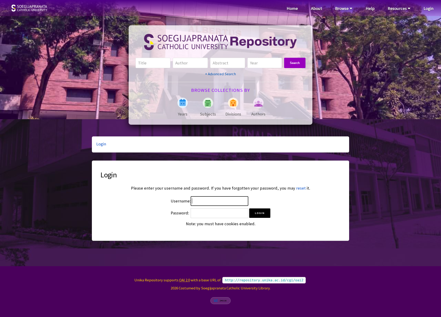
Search (295, 63)
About (316, 8)
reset (301, 188)
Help (370, 8)
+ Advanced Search (220, 73)
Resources (398, 8)
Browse (342, 8)
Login (428, 8)
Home (292, 8)
